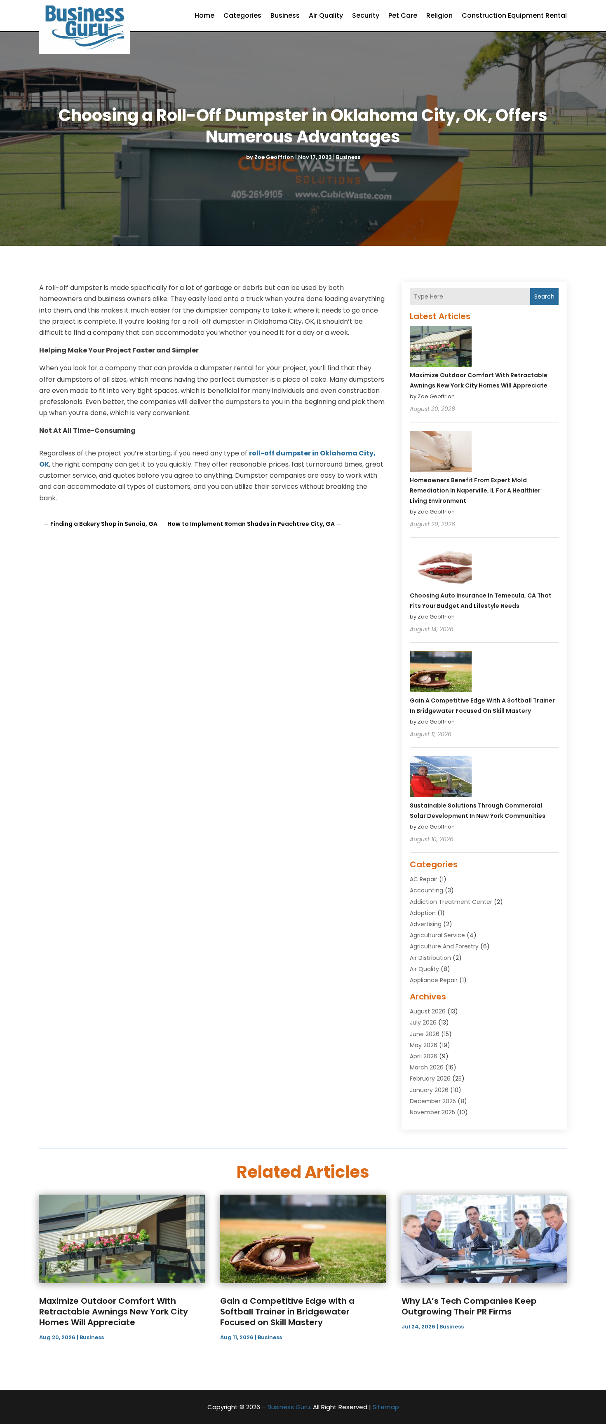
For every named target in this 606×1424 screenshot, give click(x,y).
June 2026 (424, 1034)
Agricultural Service (437, 935)
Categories (242, 15)
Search (544, 296)
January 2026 (429, 1090)
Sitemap (386, 1407)
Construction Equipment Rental (514, 15)
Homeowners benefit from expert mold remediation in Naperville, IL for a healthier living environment (475, 490)
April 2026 (423, 1056)
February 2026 (430, 1078)
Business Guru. (289, 1407)
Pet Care (402, 15)
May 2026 (423, 1045)
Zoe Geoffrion (274, 157)
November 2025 (432, 1112)
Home (204, 15)
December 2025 (433, 1101)
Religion (439, 15)
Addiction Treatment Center (451, 902)
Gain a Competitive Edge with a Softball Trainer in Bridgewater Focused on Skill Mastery (287, 1311)
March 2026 (427, 1067)
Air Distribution (430, 958)
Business (285, 15)
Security (365, 15)
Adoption (423, 913)
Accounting (426, 890)
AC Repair (423, 879)
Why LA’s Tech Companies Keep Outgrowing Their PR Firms (469, 1306)
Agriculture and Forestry (444, 946)
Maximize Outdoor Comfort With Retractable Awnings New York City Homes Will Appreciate (113, 1311)
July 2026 (423, 1022)
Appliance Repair (434, 980)
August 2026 (428, 1011)
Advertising (426, 924)
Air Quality (326, 15)
